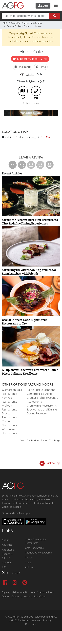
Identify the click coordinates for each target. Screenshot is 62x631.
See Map (46, 137)
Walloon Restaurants (9, 407)
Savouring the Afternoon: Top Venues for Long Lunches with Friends (29, 271)
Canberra (16, 596)
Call (36, 91)
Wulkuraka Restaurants (9, 431)
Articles (29, 567)
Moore (38, 26)
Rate (42, 66)
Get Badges (33, 440)
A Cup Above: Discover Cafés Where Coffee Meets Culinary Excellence (30, 371)
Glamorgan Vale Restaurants (12, 391)
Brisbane (30, 592)
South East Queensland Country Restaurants (41, 391)
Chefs (28, 562)
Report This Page (50, 440)
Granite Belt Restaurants (42, 405)
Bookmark (24, 66)
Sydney (6, 592)
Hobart (28, 596)
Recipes (29, 557)
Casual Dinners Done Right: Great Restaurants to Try (24, 321)
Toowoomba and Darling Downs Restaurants (42, 411)
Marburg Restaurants (9, 423)
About (5, 540)
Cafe (39, 74)
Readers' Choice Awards (38, 552)
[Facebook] (6, 583)
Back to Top (52, 463)
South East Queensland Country (26, 23)
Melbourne (18, 592)
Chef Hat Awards (34, 547)
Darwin (6, 596)
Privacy (47, 620)
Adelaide (42, 592)
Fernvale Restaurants (9, 399)
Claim (22, 440)
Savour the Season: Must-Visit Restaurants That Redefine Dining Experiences (30, 221)
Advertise (7, 544)
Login (44, 5)
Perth (51, 592)
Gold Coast (39, 596)
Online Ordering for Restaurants (35, 541)
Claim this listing (31, 103)
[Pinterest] (25, 583)
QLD (5, 23)
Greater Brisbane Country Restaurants (42, 399)
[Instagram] (16, 583)
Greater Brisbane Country (19, 26)
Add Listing (8, 549)
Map (23, 91)
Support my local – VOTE (32, 58)
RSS (4, 567)
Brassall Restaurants (9, 415)
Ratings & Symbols (7, 556)
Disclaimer (31, 624)
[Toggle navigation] (56, 5)
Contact (6, 562)
